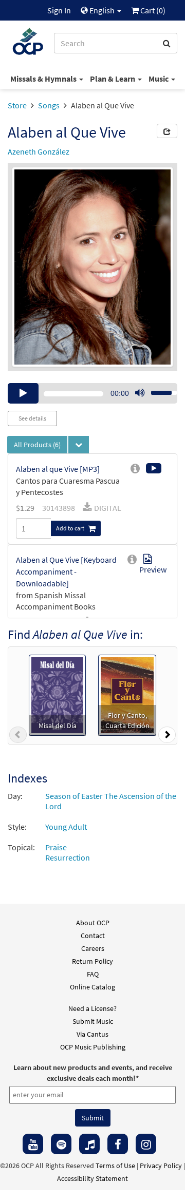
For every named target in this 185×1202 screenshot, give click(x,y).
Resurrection (67, 857)
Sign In (59, 10)
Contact (93, 935)
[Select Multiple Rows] (78, 444)
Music (159, 78)
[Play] (23, 393)
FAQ (93, 974)
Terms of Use (115, 1165)
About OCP (92, 922)
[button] (18, 737)
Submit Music (92, 1021)
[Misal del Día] (57, 694)
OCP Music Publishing (92, 1047)
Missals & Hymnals (44, 78)
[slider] (158, 389)
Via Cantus (92, 1034)
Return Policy (92, 961)
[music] (89, 1144)
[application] (92, 393)
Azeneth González (38, 151)
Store (17, 105)
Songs (49, 105)
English (102, 10)
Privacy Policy (161, 1165)
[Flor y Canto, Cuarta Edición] (127, 694)
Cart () (152, 10)
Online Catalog (92, 986)
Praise (56, 847)
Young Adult (66, 827)
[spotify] (61, 1144)
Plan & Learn (113, 78)
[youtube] (33, 1144)
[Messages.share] (167, 131)
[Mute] (139, 393)
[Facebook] (117, 1144)
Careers (92, 948)
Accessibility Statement (92, 1178)
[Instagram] (146, 1144)
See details (32, 418)
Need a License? (92, 1008)
